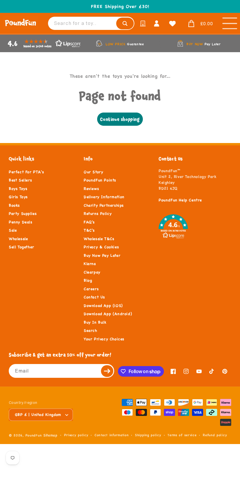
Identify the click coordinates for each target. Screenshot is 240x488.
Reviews (91, 188)
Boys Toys (18, 188)
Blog (88, 280)
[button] (199, 23)
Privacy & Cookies (101, 247)
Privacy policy (76, 435)
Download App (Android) (108, 314)
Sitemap (50, 435)
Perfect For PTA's (26, 172)
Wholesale (18, 239)
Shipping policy (148, 435)
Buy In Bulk (95, 322)
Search (90, 330)
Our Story (93, 172)
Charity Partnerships (104, 205)
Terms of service (181, 435)
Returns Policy (98, 213)
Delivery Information (104, 197)
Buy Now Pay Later (102, 255)
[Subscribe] (107, 371)
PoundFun (33, 435)
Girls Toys (18, 197)
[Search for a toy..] (125, 23)
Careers (91, 289)
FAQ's (89, 222)
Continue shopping (120, 119)
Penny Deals (20, 222)
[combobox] (91, 23)
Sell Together (21, 247)
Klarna (90, 263)
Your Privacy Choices (104, 339)
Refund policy (215, 435)
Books (14, 205)
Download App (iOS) (103, 305)
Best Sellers (20, 180)
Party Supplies (23, 213)
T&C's (89, 230)
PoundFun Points (100, 180)
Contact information (111, 435)
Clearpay (92, 272)
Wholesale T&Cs (99, 239)
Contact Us (94, 297)
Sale (13, 230)
